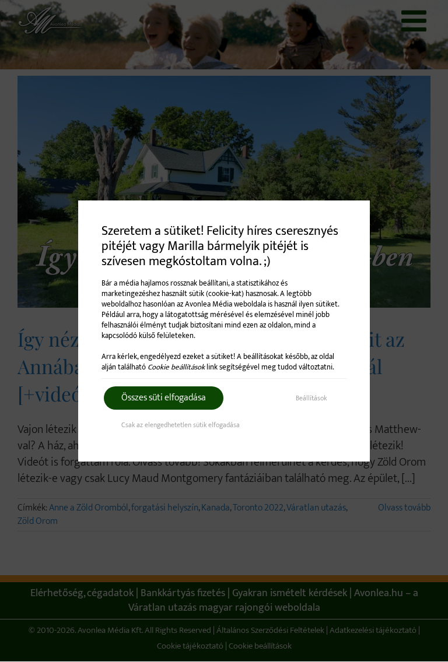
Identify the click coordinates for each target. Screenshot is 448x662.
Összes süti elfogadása (163, 398)
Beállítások (311, 398)
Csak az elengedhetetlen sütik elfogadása (180, 425)
